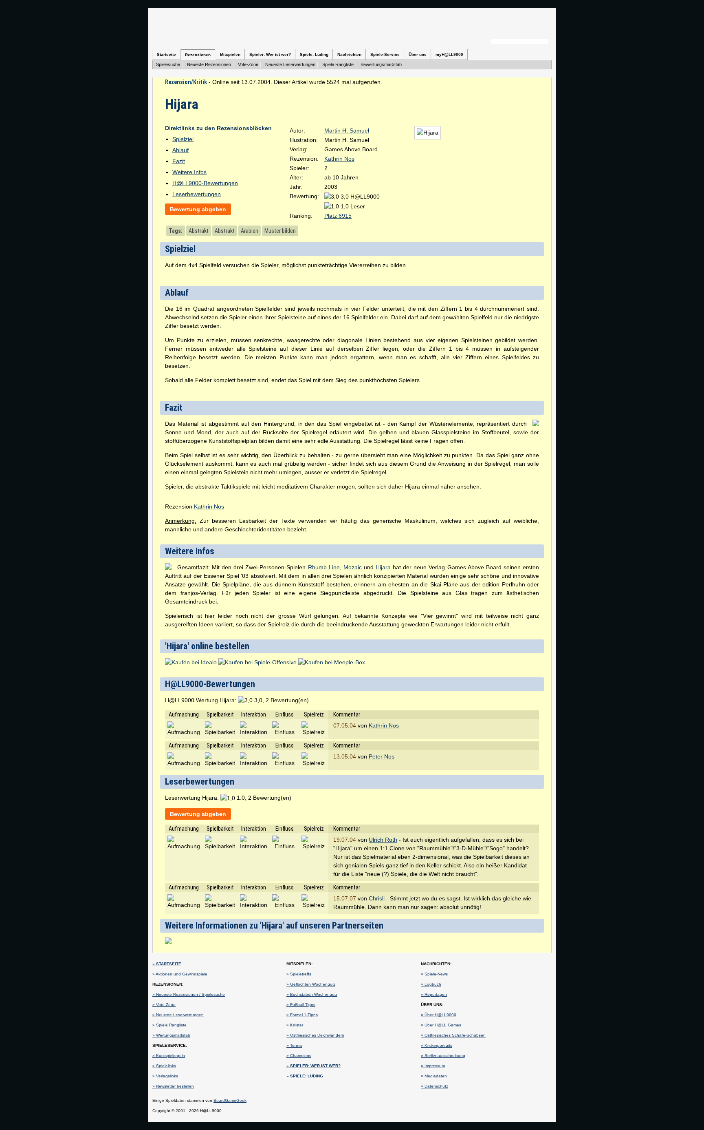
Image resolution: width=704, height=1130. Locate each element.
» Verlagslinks (165, 1076)
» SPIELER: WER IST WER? (313, 1066)
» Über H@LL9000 (438, 1015)
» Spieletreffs (298, 974)
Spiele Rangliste (338, 64)
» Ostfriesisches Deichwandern (315, 1035)
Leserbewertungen (196, 194)
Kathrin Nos (339, 158)
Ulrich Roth (383, 839)
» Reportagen (434, 994)
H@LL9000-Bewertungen (205, 183)
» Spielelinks (164, 1066)
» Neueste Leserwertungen (178, 1015)
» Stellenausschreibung (443, 1055)
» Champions (298, 1055)
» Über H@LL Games (441, 1025)
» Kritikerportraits (436, 1045)
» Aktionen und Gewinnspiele (179, 974)
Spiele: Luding (314, 54)
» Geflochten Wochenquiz (310, 984)
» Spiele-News (434, 974)
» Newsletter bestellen (173, 1086)
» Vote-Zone (164, 1004)
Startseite (166, 54)
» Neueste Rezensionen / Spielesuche (188, 994)
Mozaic (352, 567)
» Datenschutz (434, 1086)
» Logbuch (431, 984)
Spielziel (183, 139)
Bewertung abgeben (198, 209)
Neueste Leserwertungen (290, 64)
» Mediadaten (434, 1076)
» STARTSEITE (166, 964)
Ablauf (180, 150)
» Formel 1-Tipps (302, 1015)
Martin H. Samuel (346, 130)
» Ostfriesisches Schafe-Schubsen (453, 1035)
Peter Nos (381, 756)
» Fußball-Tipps (300, 1004)
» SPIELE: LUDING (304, 1076)
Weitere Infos (189, 172)
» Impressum (433, 1066)
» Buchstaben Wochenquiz (311, 994)
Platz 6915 (338, 215)
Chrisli (377, 898)
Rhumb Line (324, 567)
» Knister (294, 1025)
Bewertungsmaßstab (381, 64)
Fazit (178, 161)
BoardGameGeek (229, 1100)
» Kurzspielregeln (168, 1055)
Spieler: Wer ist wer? (270, 54)
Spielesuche (168, 64)
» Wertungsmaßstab (171, 1035)
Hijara (383, 567)
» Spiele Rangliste (169, 1025)
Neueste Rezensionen (209, 64)
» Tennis (294, 1045)
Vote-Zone (248, 64)
